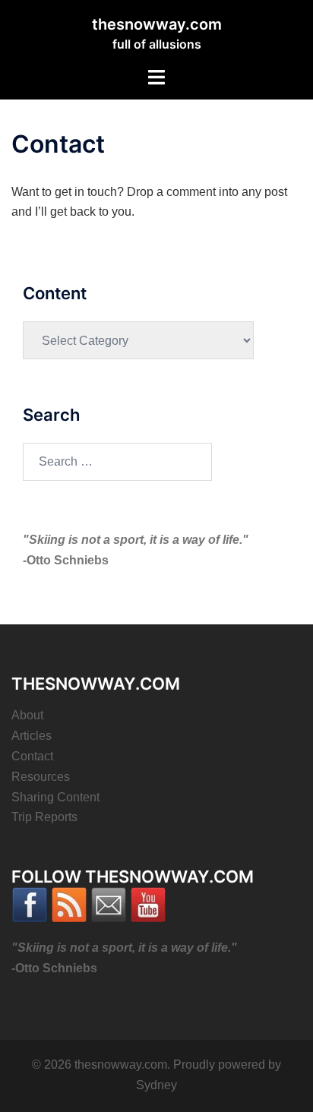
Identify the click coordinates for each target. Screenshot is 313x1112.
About (27, 715)
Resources (40, 776)
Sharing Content (55, 797)
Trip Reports (44, 816)
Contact (32, 756)
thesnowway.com (157, 24)
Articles (31, 735)
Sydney (156, 1085)
